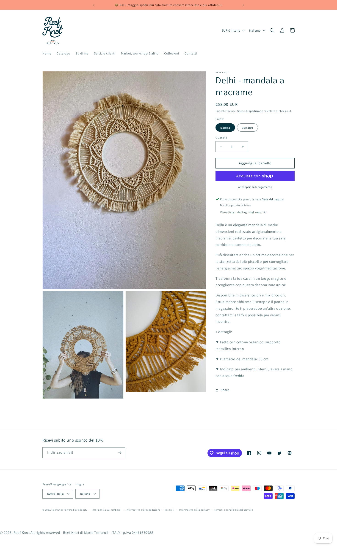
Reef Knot (57, 509)
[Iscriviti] (120, 452)
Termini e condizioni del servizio (233, 509)
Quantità (221, 138)
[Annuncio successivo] (243, 5)
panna (225, 127)
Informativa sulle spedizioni (143, 509)
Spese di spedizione (250, 111)
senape (247, 127)
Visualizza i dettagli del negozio (243, 212)
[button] (272, 30)
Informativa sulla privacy (194, 509)
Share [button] (225, 390)
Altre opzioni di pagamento (255, 187)
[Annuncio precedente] (94, 5)
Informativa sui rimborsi (107, 509)
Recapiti (170, 509)
